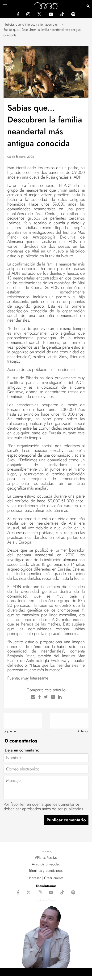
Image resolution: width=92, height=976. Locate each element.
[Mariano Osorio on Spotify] (73, 15)
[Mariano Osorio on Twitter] (39, 15)
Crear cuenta (53, 878)
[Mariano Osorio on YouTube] (51, 15)
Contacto (46, 851)
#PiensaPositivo (46, 857)
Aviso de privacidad (46, 864)
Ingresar (35, 878)
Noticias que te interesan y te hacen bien (31, 24)
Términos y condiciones (46, 870)
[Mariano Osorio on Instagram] (28, 15)
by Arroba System (46, 900)
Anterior (82, 731)
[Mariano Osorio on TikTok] (62, 15)
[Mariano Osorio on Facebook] (18, 15)
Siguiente (10, 731)
